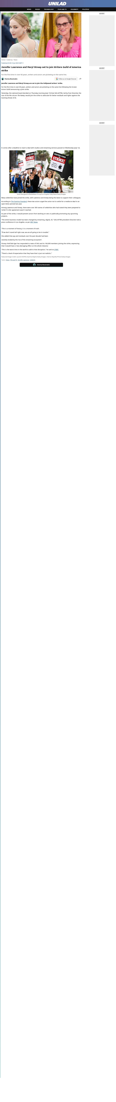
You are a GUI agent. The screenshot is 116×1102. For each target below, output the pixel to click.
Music (37, 9)
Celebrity (74, 9)
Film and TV (62, 9)
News (29, 9)
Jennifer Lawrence (23, 260)
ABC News (34, 222)
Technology (49, 9)
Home (3, 60)
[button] (80, 79)
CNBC (56, 250)
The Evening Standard (19, 201)
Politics (85, 9)
